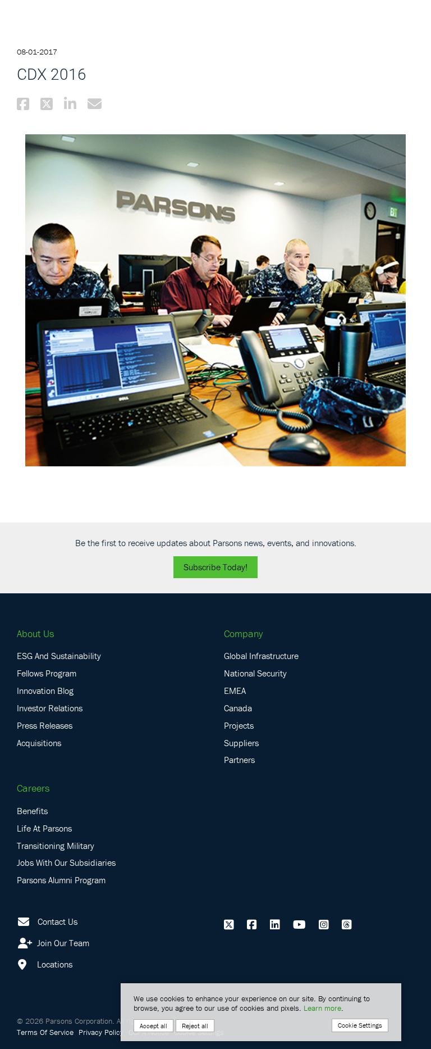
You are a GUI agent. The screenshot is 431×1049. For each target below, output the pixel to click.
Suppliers (241, 742)
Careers (33, 788)
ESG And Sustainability (59, 655)
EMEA (235, 690)
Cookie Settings (360, 1025)
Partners (239, 759)
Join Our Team (62, 942)
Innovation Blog (45, 690)
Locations (53, 964)
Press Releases (44, 725)
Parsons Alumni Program (61, 879)
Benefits (32, 810)
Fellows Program (46, 673)
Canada (238, 708)
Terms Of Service (45, 1032)
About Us (35, 633)
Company (243, 633)
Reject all (195, 1025)
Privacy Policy (101, 1032)
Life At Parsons (44, 828)
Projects (239, 725)
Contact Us (57, 921)
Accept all (153, 1025)
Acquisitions (39, 742)
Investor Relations (49, 708)
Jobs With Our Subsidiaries (66, 862)
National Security (255, 673)
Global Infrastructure (261, 655)
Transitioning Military (55, 845)
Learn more (322, 1008)
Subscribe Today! (215, 567)
